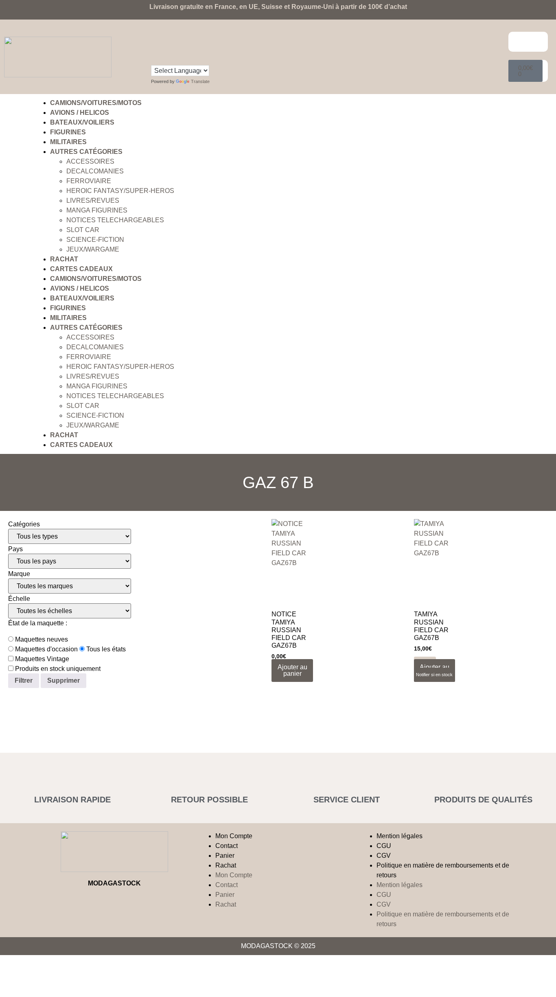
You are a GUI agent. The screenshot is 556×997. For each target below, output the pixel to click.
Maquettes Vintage (41, 659)
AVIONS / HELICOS (79, 112)
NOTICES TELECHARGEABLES (115, 220)
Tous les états (105, 649)
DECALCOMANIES (95, 171)
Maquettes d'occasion (45, 649)
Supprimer (63, 680)
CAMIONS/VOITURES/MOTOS (96, 102)
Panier (224, 855)
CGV (384, 855)
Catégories (24, 524)
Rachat (64, 259)
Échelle (19, 599)
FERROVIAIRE (88, 180)
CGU (384, 845)
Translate (200, 81)
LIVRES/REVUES (92, 200)
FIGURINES (68, 132)
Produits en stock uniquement (57, 669)
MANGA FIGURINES (96, 210)
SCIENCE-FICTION (95, 239)
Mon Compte (233, 836)
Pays (15, 549)
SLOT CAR (82, 229)
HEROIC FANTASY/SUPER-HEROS (120, 190)
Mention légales (399, 836)
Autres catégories (86, 151)
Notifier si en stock (434, 674)
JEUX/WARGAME (92, 249)
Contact (226, 845)
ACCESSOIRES (90, 161)
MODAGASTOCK (114, 883)
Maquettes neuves (40, 639)
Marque (19, 574)
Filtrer (24, 680)
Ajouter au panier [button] (292, 670)
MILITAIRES (68, 141)
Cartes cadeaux (81, 268)
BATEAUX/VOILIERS (82, 122)
